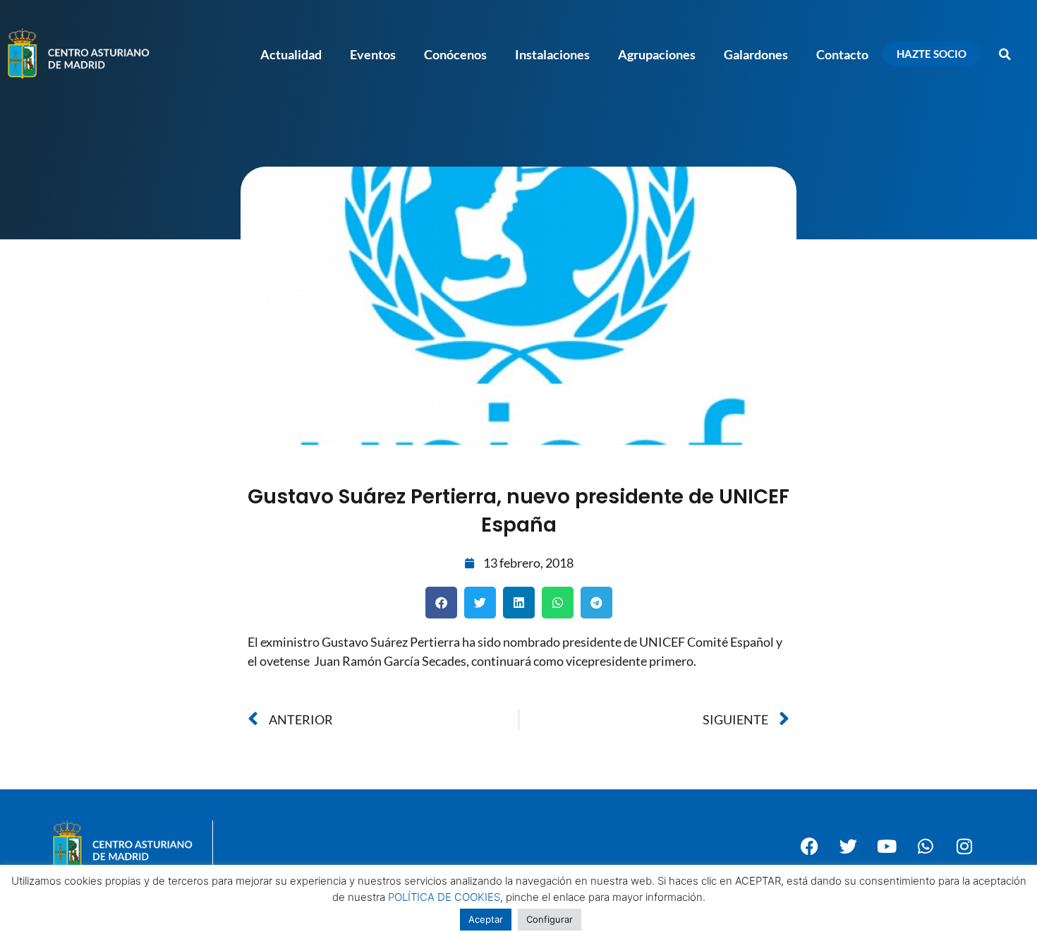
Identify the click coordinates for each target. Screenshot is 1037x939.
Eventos (373, 54)
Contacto (842, 54)
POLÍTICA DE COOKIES (444, 897)
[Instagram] (964, 845)
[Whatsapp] (925, 845)
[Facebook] (809, 845)
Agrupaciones (657, 54)
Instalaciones (552, 54)
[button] (1005, 54)
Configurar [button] (549, 919)
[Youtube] (886, 845)
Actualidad (291, 54)
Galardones (756, 54)
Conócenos (455, 54)
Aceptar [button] (485, 919)
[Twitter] (848, 845)
